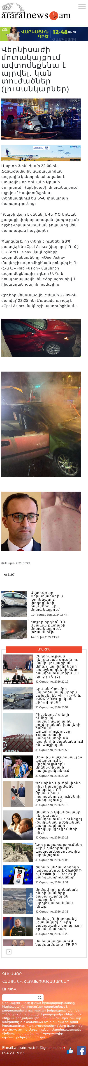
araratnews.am (37, 1022)
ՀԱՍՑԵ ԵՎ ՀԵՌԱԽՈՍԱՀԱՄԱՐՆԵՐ (35, 981)
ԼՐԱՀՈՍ (44, 649)
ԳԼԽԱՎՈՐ (12, 974)
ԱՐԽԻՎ (9, 989)
